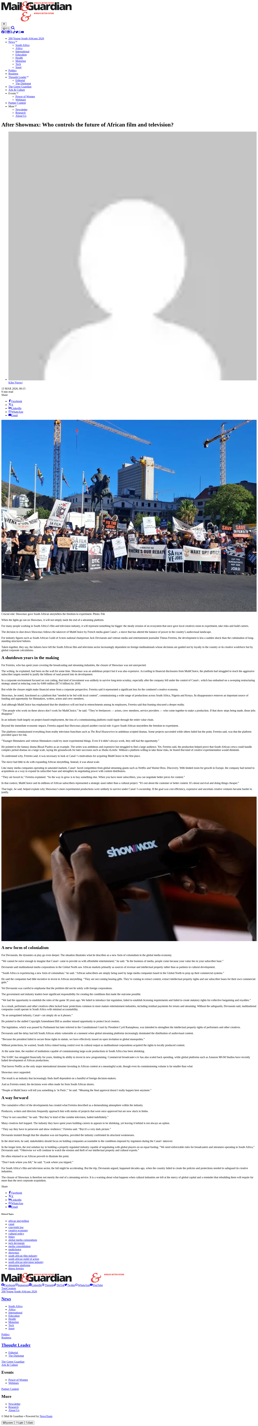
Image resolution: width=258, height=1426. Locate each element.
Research (13, 1407)
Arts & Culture (9, 1364)
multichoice (14, 1249)
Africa (11, 1309)
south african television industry (26, 1262)
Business (6, 1337)
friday (11, 1236)
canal (11, 1224)
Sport (11, 1328)
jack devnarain (16, 1243)
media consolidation (19, 1246)
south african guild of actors (23, 1258)
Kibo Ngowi (15, 382)
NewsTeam (46, 1416)
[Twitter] (16, 32)
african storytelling (18, 1220)
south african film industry (22, 1255)
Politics (5, 1334)
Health (12, 1318)
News (6, 1299)
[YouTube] (22, 32)
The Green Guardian (12, 1361)
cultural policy (16, 1233)
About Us (13, 1410)
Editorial (13, 1352)
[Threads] (11, 32)
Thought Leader (16, 1345)
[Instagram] (5, 32)
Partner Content (10, 1388)
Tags (4, 1288)
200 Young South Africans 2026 (19, 1291)
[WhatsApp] (19, 32)
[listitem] (8, 1285)
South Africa (15, 1306)
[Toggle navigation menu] (3, 24)
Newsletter (14, 1403)
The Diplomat (16, 1355)
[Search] (13, 28)
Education (14, 1315)
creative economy (18, 1230)
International (15, 1312)
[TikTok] (14, 32)
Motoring (13, 1322)
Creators (11, 1288)
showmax (13, 1252)
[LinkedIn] (8, 32)
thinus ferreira (16, 1268)
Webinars (13, 1382)
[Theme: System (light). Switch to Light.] (6, 29)
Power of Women (18, 1379)
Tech (11, 1325)
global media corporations (22, 1239)
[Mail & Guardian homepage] (129, 11)
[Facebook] (2, 32)
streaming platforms (19, 1265)
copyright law (16, 1227)
